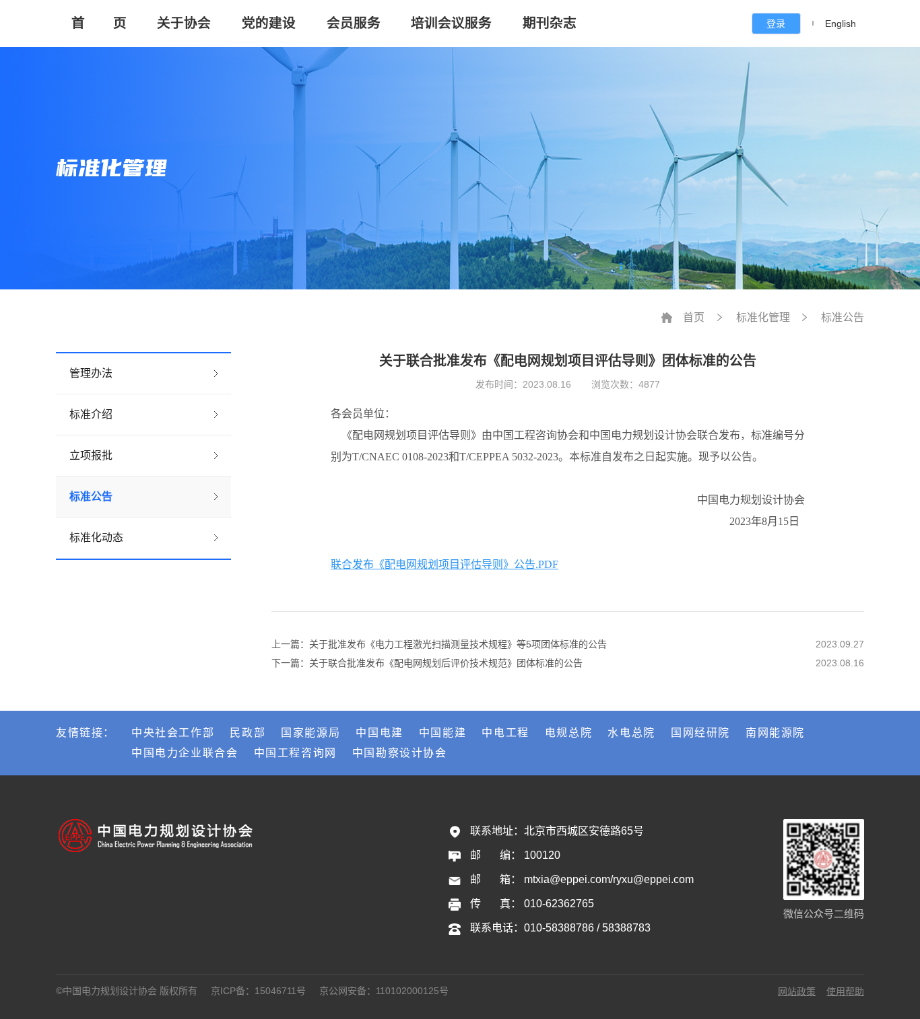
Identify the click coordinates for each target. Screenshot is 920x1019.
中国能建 (442, 732)
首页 (693, 317)
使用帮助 (845, 991)
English (840, 23)
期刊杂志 (550, 22)
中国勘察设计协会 (399, 753)
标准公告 (90, 496)
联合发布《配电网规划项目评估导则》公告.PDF (444, 564)
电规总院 (568, 732)
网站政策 (797, 991)
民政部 (247, 732)
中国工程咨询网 (295, 753)
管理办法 (90, 373)
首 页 (99, 22)
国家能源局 (310, 732)
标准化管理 (763, 317)
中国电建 (379, 732)
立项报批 (90, 455)
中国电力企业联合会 (184, 753)
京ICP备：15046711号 (258, 990)
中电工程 (505, 732)
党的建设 (269, 22)
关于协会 (184, 22)
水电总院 (631, 732)
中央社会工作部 (172, 732)
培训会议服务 (451, 22)
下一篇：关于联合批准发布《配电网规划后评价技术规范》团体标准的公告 (427, 663)
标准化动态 (96, 537)
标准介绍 (90, 414)
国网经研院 (700, 732)
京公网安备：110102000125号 (384, 990)
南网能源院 (775, 732)
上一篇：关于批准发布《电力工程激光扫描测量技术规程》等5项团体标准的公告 (439, 644)
